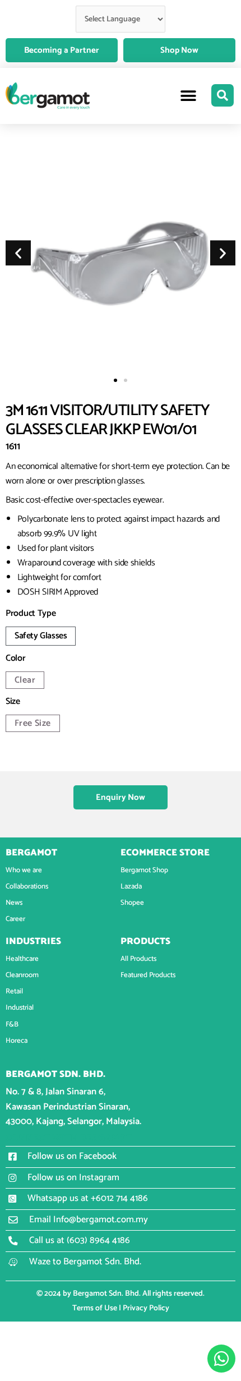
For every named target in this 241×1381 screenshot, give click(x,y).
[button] (188, 96)
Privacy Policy (146, 1308)
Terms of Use (94, 1308)
